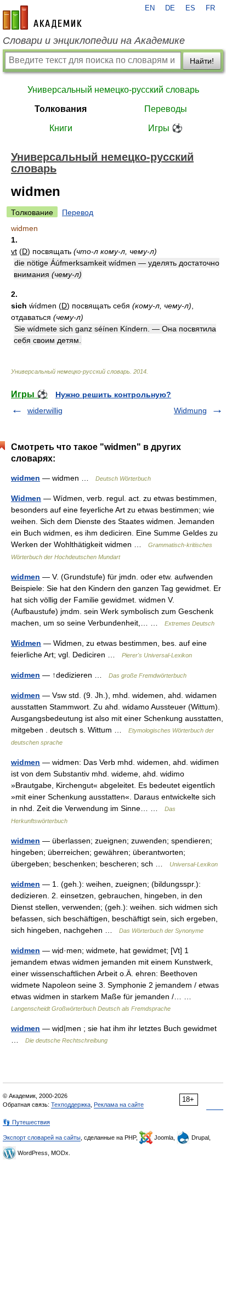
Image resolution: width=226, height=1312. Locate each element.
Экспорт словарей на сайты (42, 1137)
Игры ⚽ (165, 128)
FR (210, 8)
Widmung (190, 410)
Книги (60, 128)
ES (190, 8)
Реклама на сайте (119, 1104)
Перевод (77, 212)
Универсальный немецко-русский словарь (113, 89)
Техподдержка (71, 1104)
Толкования (61, 109)
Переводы (165, 109)
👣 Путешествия (26, 1122)
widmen (25, 478)
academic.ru (42, 17)
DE (170, 8)
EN (150, 8)
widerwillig (45, 410)
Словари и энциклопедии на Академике (94, 40)
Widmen (26, 498)
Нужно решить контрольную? (113, 394)
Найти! (202, 61)
